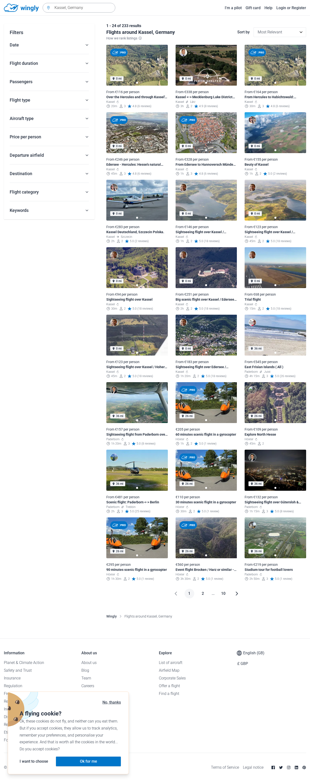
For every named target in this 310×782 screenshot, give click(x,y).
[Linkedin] (296, 767)
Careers (87, 686)
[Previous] (176, 593)
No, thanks (111, 702)
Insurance (12, 678)
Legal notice (253, 767)
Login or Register (291, 8)
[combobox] (79, 8)
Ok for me (88, 761)
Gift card (253, 8)
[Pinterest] (304, 767)
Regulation (13, 686)
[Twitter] (281, 767)
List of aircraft (170, 662)
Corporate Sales (172, 678)
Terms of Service (225, 767)
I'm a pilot (233, 8)
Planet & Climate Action (24, 662)
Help (268, 8)
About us (89, 662)
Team (86, 678)
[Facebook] (273, 767)
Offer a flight (169, 686)
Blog (85, 670)
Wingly (111, 616)
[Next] (237, 593)
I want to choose (34, 761)
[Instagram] (289, 767)
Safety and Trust (18, 670)
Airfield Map (169, 670)
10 (223, 593)
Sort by (243, 32)
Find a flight (169, 693)
